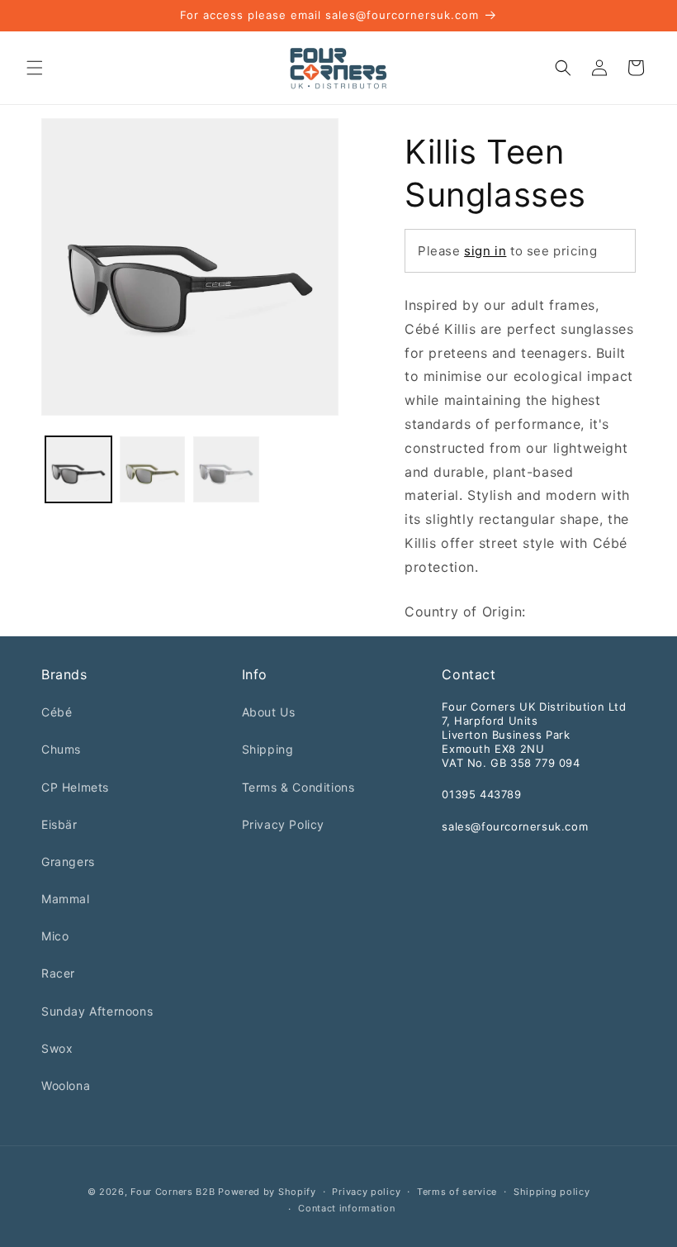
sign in (485, 251)
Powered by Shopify (267, 1191)
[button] (35, 68)
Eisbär (59, 824)
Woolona (65, 1085)
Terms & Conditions (298, 787)
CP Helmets (75, 787)
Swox (57, 1048)
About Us (269, 712)
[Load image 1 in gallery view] (78, 469)
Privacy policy (366, 1191)
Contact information (346, 1208)
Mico (55, 936)
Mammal (65, 899)
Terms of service (457, 1191)
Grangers (68, 861)
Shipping (268, 749)
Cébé (56, 712)
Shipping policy (552, 1191)
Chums (61, 749)
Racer (58, 973)
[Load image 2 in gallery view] (153, 469)
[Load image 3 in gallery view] (226, 469)
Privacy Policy (283, 824)
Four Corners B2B (172, 1191)
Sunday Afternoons (97, 1011)
